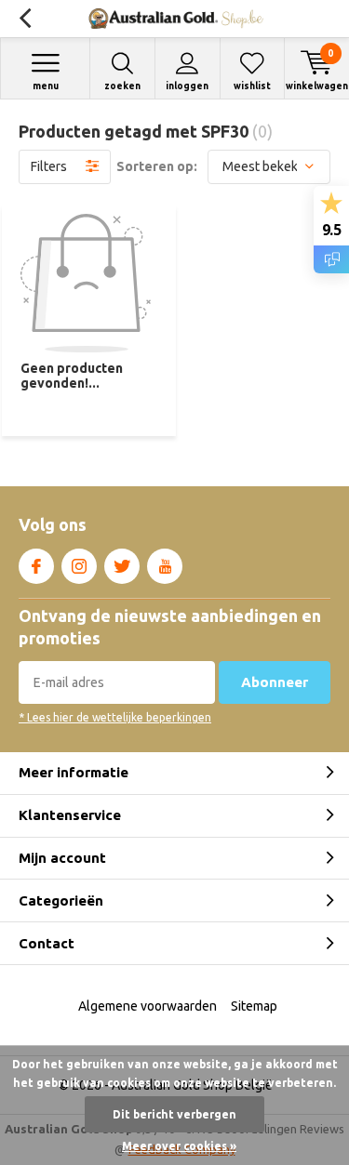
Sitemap (254, 1006)
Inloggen (187, 86)
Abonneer (274, 682)
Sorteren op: (156, 166)
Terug (24, 18)
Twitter (122, 566)
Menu (46, 86)
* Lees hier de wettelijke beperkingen (115, 717)
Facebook (36, 566)
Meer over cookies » (179, 1146)
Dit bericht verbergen (174, 1114)
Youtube (164, 566)
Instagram (79, 566)
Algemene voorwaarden (147, 1006)
